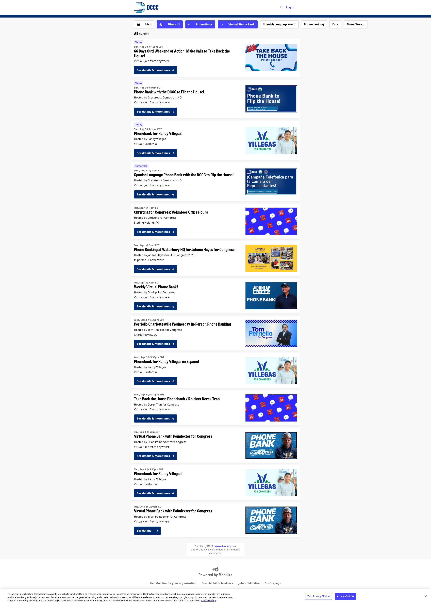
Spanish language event (279, 24)
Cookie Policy (208, 600)
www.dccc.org (223, 546)
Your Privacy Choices (318, 596)
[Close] (425, 596)
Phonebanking (314, 24)
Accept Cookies (345, 596)
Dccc (335, 24)
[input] (287, 7)
